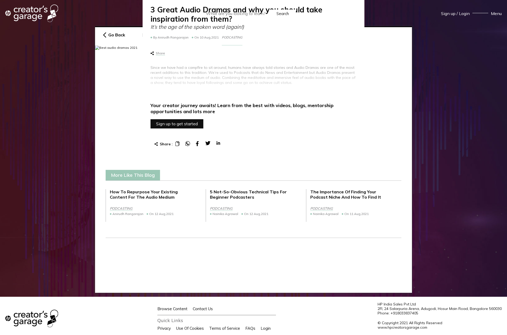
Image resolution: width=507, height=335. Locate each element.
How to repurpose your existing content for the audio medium (144, 194)
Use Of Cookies (190, 328)
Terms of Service (224, 328)
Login (464, 13)
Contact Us (203, 308)
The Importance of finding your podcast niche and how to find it (345, 194)
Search (282, 13)
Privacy (164, 328)
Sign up (448, 13)
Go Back (116, 34)
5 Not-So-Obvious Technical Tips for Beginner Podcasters (248, 194)
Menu (496, 13)
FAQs (250, 328)
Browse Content (172, 308)
